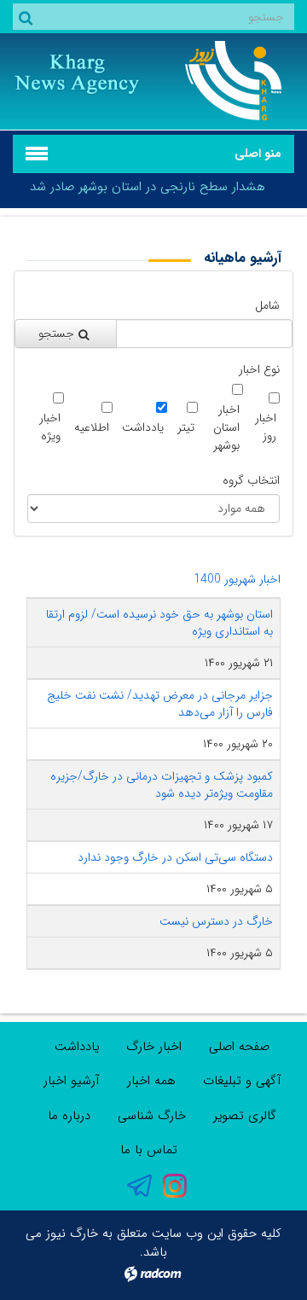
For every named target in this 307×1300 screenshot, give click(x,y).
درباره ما (69, 1116)
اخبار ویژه (50, 427)
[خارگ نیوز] (230, 81)
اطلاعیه (91, 428)
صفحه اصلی (239, 1046)
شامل (267, 306)
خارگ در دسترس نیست (216, 921)
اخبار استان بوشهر (226, 428)
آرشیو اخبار (71, 1081)
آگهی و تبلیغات (242, 1081)
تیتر (185, 428)
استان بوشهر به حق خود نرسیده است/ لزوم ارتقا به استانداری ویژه (159, 623)
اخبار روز (265, 427)
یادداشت (143, 428)
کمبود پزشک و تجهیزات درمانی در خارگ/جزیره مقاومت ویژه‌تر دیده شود (161, 785)
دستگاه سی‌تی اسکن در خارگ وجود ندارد (175, 857)
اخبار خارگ (154, 1046)
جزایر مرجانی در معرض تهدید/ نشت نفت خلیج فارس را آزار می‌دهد (160, 704)
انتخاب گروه (251, 481)
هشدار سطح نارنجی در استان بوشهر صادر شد (147, 187)
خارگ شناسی (152, 1116)
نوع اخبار (259, 370)
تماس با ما (148, 1150)
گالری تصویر (244, 1116)
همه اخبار (151, 1081)
